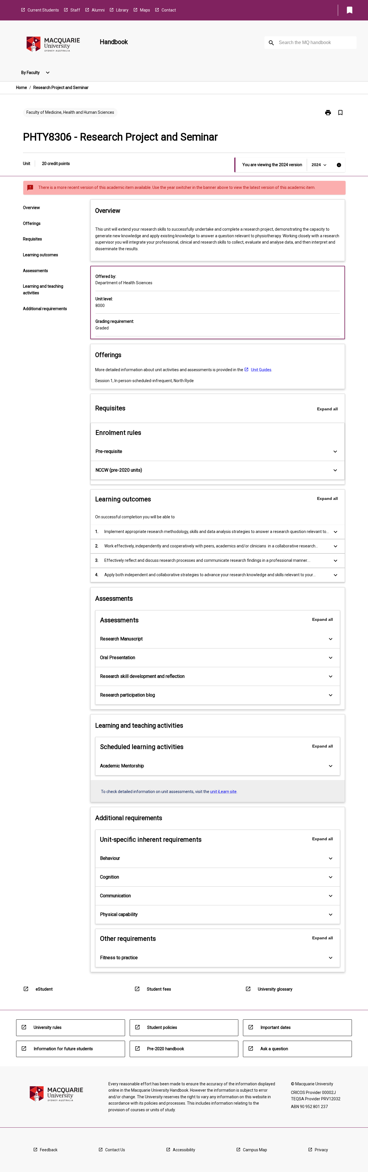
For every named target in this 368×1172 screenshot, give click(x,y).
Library (122, 10)
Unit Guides (261, 369)
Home (21, 87)
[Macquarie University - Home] (53, 45)
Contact (169, 10)
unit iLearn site (223, 791)
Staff (75, 10)
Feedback (48, 1150)
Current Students (43, 10)
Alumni (98, 10)
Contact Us (115, 1150)
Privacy (321, 1150)
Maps (145, 10)
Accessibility (184, 1150)
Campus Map (255, 1150)
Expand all (327, 409)
